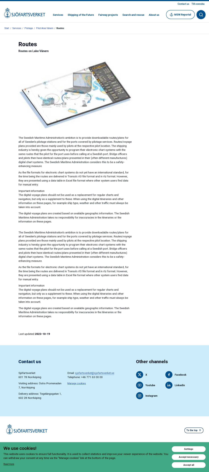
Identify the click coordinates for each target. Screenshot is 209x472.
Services (58, 14)
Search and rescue (133, 14)
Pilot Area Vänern (44, 28)
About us (154, 14)
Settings (188, 449)
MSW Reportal (182, 14)
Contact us (183, 4)
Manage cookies (76, 383)
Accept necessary (188, 457)
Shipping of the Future (81, 14)
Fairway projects (108, 14)
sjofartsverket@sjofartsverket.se (94, 373)
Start (6, 28)
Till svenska (198, 4)
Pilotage (28, 28)
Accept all (188, 465)
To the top (191, 430)
